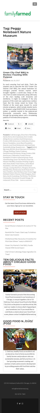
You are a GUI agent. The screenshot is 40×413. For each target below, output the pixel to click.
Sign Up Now (20, 212)
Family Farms (7, 137)
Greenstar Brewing (22, 161)
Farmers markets (13, 139)
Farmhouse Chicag (19, 153)
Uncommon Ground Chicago (21, 178)
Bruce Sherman (21, 149)
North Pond (25, 170)
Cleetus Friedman (21, 151)
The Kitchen (23, 176)
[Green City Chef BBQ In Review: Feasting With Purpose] (20, 56)
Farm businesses (18, 137)
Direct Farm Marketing (28, 135)
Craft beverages (15, 135)
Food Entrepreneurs (25, 139)
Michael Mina (7, 170)
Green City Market (19, 159)
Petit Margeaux (26, 174)
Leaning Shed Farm (15, 168)
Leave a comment (26, 180)
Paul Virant (28, 172)
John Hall (14, 166)
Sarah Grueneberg (13, 176)
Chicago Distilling (9, 151)
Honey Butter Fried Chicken (15, 164)
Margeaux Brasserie (28, 168)
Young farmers (20, 147)
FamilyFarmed (8, 153)
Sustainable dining (9, 147)
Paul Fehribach (19, 172)
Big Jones (6, 149)
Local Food (12, 145)
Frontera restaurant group (19, 157)
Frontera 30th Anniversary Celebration (16, 141)
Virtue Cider (15, 180)
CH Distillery (31, 149)
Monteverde (17, 170)
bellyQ (34, 147)
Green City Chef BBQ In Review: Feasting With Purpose (16, 74)
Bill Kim (12, 149)
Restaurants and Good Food (25, 145)
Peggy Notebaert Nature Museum (19, 173)
